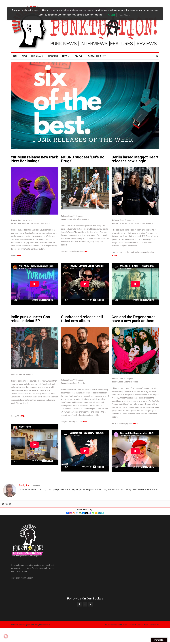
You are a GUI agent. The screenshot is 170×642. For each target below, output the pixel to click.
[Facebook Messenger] (77, 513)
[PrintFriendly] (102, 513)
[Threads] (86, 513)
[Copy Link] (96, 513)
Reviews (78, 56)
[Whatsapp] (93, 513)
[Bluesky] (83, 513)
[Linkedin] (99, 513)
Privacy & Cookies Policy (138, 625)
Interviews (53, 56)
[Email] (80, 513)
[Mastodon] (89, 513)
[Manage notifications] (6, 636)
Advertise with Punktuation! (116, 625)
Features (66, 56)
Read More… (124, 15)
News (24, 56)
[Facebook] (67, 513)
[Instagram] (70, 513)
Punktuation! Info (95, 56)
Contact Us (154, 625)
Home (15, 56)
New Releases (37, 56)
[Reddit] (74, 513)
